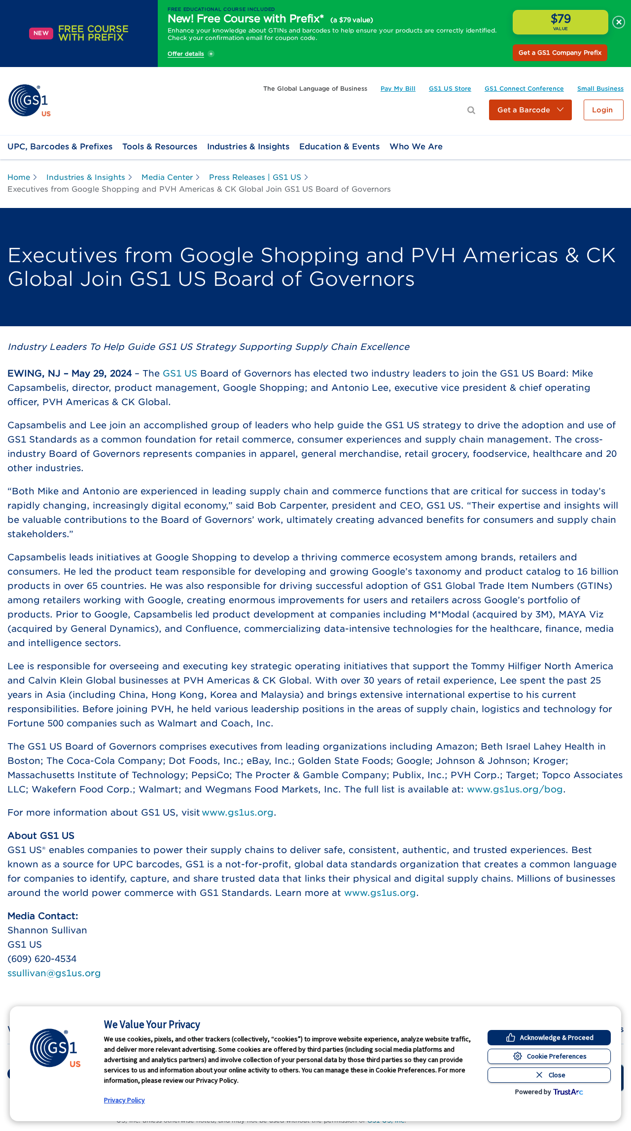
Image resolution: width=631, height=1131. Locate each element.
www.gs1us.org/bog (515, 789)
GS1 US (180, 373)
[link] (29, 100)
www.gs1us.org (238, 812)
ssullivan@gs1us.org (54, 973)
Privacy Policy (124, 1100)
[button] (530, 110)
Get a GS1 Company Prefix (560, 52)
